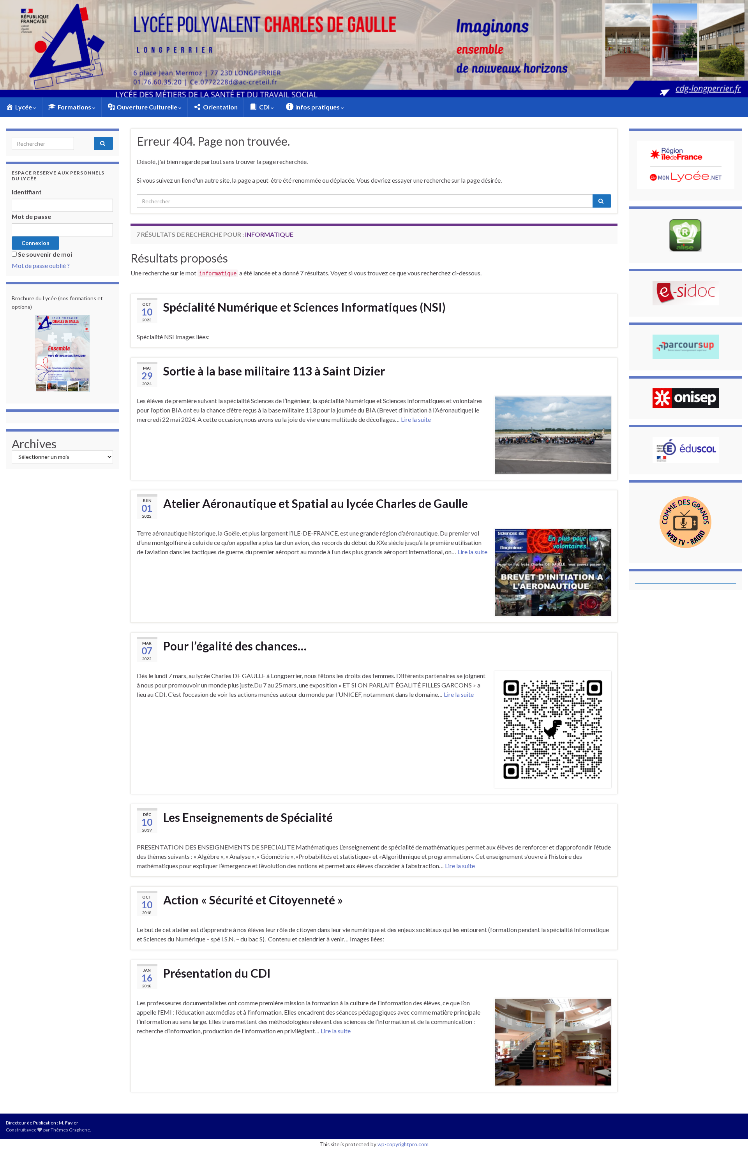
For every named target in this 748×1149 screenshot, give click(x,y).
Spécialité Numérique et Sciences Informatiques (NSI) (304, 307)
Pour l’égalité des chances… (235, 646)
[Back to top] (730, 1131)
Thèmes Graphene (70, 1130)
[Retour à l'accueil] (374, 48)
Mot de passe (31, 216)
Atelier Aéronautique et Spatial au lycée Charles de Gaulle (315, 503)
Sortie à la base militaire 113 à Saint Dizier (274, 371)
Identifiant (27, 192)
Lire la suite (416, 419)
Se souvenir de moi (45, 254)
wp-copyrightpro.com (403, 1144)
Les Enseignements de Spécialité (248, 817)
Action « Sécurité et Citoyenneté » (253, 900)
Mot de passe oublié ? (41, 265)
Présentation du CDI (217, 973)
